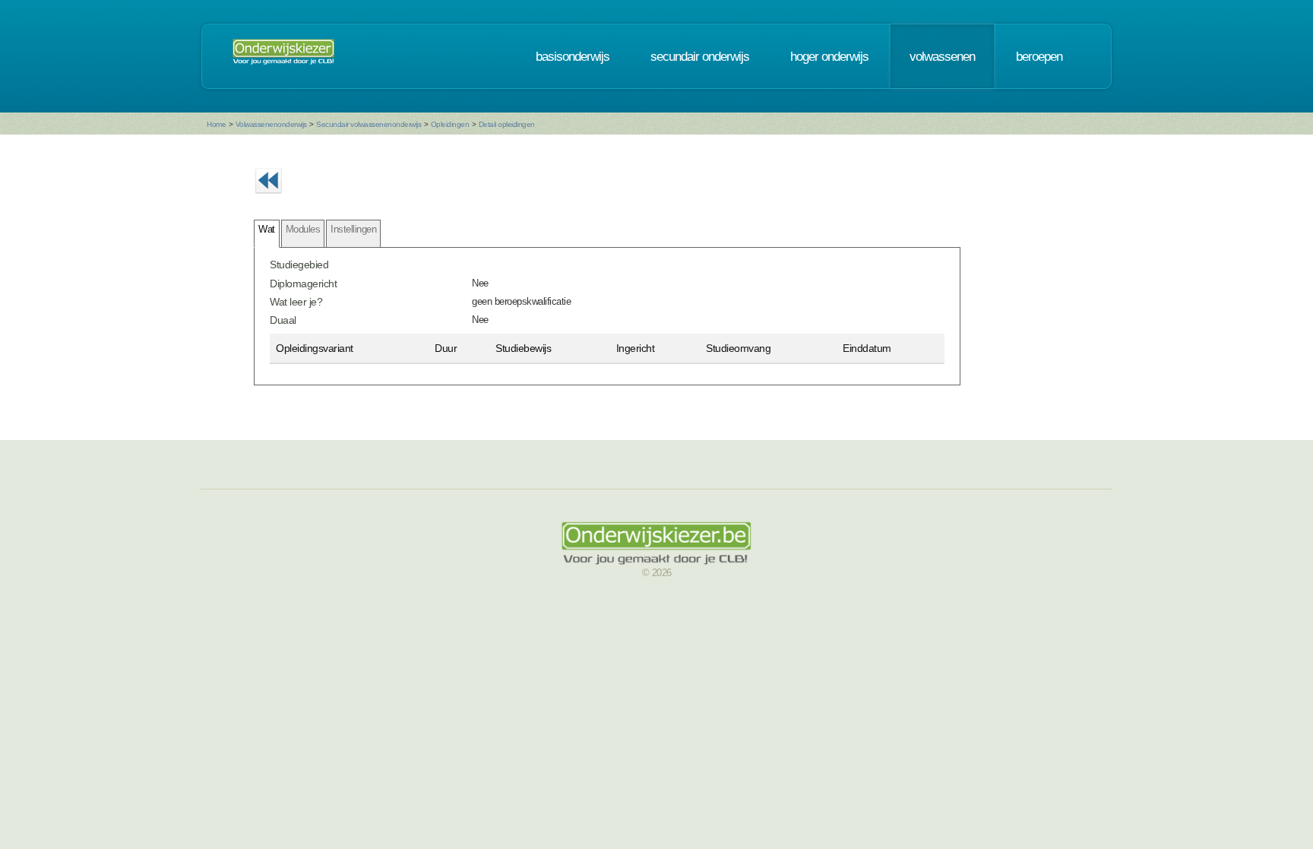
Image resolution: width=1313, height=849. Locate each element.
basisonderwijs (572, 56)
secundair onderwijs (699, 56)
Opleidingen (450, 124)
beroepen (1039, 56)
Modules (303, 229)
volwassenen (942, 56)
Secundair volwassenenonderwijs (368, 124)
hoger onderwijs (829, 56)
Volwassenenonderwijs (271, 124)
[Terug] (268, 198)
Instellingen (353, 229)
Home (216, 124)
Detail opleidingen (507, 124)
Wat (266, 229)
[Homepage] (283, 56)
